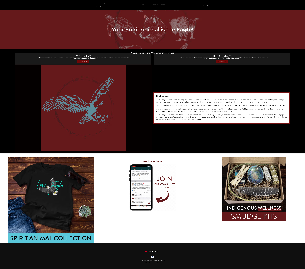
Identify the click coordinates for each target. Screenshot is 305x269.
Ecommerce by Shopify (155, 262)
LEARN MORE (83, 61)
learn (142, 4)
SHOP (149, 4)
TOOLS (155, 4)
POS (145, 262)
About (162, 4)
